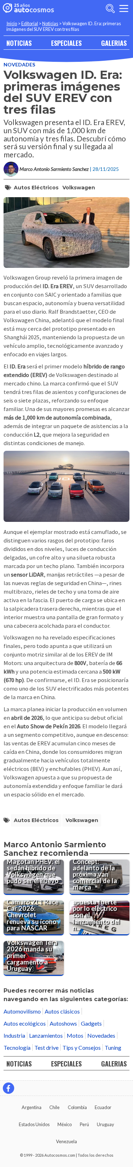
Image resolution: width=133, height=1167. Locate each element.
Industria (14, 1035)
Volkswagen (78, 187)
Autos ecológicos (25, 1023)
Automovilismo (22, 1011)
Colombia (77, 1107)
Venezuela (66, 1141)
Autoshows (63, 1023)
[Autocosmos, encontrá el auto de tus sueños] (28, 8)
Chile (54, 1107)
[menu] (123, 8)
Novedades (19, 64)
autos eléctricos (36, 187)
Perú (84, 1124)
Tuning (113, 1047)
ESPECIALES (66, 43)
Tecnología (17, 1047)
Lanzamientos (46, 1035)
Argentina (31, 1107)
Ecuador (103, 1107)
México (64, 1124)
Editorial (29, 23)
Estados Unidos (34, 1124)
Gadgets (91, 1023)
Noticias (50, 23)
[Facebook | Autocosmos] (8, 1088)
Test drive (46, 1047)
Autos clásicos (62, 1011)
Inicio (11, 23)
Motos (75, 1035)
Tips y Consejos (81, 1047)
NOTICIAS (19, 43)
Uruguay (105, 1124)
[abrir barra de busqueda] (110, 8)
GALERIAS (114, 43)
